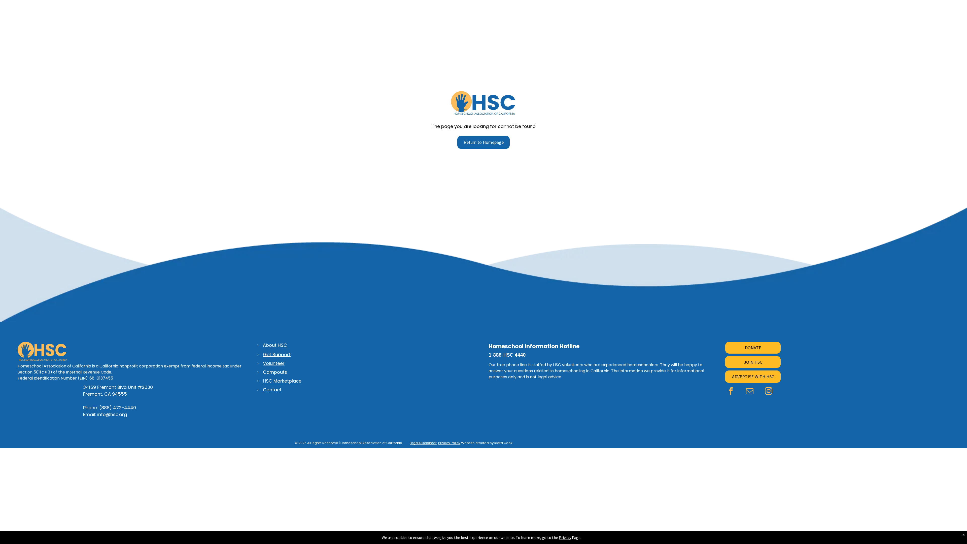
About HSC (275, 345)
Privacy (565, 537)
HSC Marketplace (282, 381)
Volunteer (274, 363)
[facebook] (730, 391)
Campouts (275, 372)
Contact (272, 390)
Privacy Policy (449, 442)
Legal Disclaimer (423, 442)
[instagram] (768, 391)
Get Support (277, 354)
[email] (749, 391)
